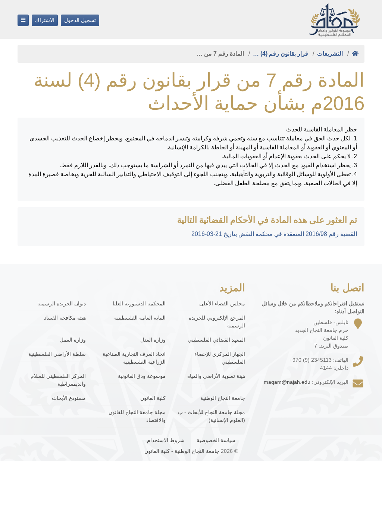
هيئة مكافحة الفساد (65, 318)
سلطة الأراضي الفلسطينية (57, 354)
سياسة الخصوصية (216, 440)
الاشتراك (44, 20)
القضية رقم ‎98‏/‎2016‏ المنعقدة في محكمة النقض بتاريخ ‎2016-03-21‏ (274, 234)
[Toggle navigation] (23, 20)
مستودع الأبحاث (69, 398)
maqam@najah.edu (287, 382)
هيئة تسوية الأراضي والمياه (216, 376)
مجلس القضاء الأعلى (222, 304)
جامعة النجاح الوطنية (222, 398)
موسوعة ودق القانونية (141, 376)
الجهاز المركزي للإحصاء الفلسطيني (219, 358)
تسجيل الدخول (80, 20)
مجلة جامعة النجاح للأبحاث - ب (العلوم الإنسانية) (211, 416)
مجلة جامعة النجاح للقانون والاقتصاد (137, 416)
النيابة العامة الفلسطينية (139, 318)
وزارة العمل (73, 340)
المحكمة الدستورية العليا (139, 304)
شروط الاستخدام (166, 440)
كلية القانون (152, 398)
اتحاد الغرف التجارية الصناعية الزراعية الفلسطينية (134, 358)
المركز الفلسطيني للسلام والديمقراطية (58, 380)
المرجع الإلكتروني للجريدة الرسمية (217, 322)
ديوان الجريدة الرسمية (61, 304)
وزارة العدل (152, 340)
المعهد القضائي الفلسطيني (216, 340)
